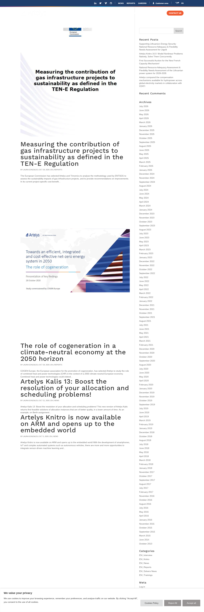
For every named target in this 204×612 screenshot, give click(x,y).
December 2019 (146, 392)
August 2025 (145, 146)
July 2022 (143, 277)
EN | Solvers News (148, 571)
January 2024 (145, 210)
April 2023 (144, 245)
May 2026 (144, 114)
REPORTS (131, 3)
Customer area (161, 3)
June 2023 (144, 237)
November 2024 (146, 178)
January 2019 (145, 428)
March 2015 (145, 535)
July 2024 (143, 190)
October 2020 (145, 357)
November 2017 (146, 472)
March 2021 (145, 341)
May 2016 (144, 512)
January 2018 (145, 468)
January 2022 (145, 301)
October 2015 (145, 527)
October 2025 (145, 138)
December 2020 (146, 349)
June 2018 (144, 448)
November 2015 (146, 524)
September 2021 (147, 317)
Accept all (191, 603)
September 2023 (147, 225)
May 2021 (144, 333)
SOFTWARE (117, 13)
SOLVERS (136, 13)
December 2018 (146, 432)
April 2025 (144, 158)
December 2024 (146, 174)
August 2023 (145, 229)
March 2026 (145, 122)
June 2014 (144, 539)
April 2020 (144, 380)
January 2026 (145, 126)
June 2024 (144, 194)
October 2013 (145, 543)
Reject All (172, 603)
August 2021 (145, 321)
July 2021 (143, 325)
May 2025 (144, 154)
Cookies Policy (151, 603)
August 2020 (145, 365)
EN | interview (145, 555)
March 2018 (145, 460)
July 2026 (143, 106)
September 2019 (147, 404)
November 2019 (146, 396)
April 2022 (144, 289)
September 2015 (147, 532)
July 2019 (143, 408)
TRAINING (155, 13)
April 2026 (144, 118)
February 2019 (146, 424)
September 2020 (147, 361)
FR (182, 3)
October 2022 (145, 269)
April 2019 (144, 416)
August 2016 (145, 504)
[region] (102, 600)
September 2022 (147, 273)
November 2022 (146, 265)
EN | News (55, 400)
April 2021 (144, 337)
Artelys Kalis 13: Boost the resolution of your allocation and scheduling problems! (74, 388)
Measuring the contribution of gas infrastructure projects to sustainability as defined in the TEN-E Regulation (71, 153)
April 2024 (144, 202)
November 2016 (146, 496)
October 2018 (145, 436)
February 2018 (146, 464)
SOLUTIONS (96, 13)
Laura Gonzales (30, 170)
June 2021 (144, 329)
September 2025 (147, 142)
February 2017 (146, 492)
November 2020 (146, 353)
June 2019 (144, 412)
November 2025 (146, 134)
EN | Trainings (145, 575)
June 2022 (144, 281)
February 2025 (146, 166)
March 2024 (145, 205)
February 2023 (146, 253)
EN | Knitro (144, 559)
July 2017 (143, 488)
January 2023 (145, 257)
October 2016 (145, 500)
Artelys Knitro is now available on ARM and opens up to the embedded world (70, 423)
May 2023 (144, 241)
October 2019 (145, 400)
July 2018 (143, 444)
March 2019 (145, 420)
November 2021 (146, 309)
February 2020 (146, 384)
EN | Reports (56, 170)
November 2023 (146, 217)
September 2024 (147, 182)
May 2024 (144, 198)
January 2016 (145, 520)
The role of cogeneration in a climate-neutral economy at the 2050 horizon (73, 352)
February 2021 (146, 345)
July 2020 (143, 369)
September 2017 (147, 480)
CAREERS (142, 3)
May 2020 (144, 377)
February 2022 (146, 297)
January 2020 (145, 388)
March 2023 (145, 249)
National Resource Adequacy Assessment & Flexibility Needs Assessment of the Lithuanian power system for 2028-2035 (161, 70)
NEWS (121, 3)
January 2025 (145, 170)
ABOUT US (80, 13)
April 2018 (144, 456)
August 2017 (145, 484)
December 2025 (146, 130)
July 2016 (143, 508)
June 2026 (144, 110)
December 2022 (146, 261)
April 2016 (144, 516)
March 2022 (145, 293)
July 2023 (143, 233)
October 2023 (145, 221)
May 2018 (144, 452)
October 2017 (145, 476)
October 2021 (145, 313)
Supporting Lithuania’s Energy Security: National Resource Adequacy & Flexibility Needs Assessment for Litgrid (158, 47)
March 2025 (145, 162)
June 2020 (144, 372)
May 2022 (144, 285)
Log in (142, 587)
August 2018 (145, 440)
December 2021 (146, 305)
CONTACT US (175, 13)
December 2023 (146, 213)
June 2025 (144, 150)
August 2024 (145, 186)
